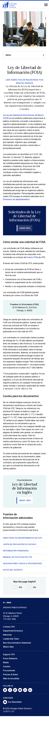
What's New (8, 647)
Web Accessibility (11, 678)
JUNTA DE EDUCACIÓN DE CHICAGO (19, 544)
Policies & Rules (10, 674)
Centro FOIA (32, 257)
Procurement (9, 670)
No (34, 587)
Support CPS (9, 654)
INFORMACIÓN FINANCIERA (16, 551)
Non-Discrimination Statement (17, 643)
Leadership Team (11, 639)
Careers (6, 666)
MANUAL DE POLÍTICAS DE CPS (17, 557)
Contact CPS (9, 627)
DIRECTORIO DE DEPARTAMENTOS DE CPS (22, 538)
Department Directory (13, 631)
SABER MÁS (24, 228)
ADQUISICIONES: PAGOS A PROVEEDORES (22, 563)
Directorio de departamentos (16, 199)
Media (6, 662)
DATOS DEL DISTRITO (13, 570)
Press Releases (10, 658)
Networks (7, 635)
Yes (20, 587)
